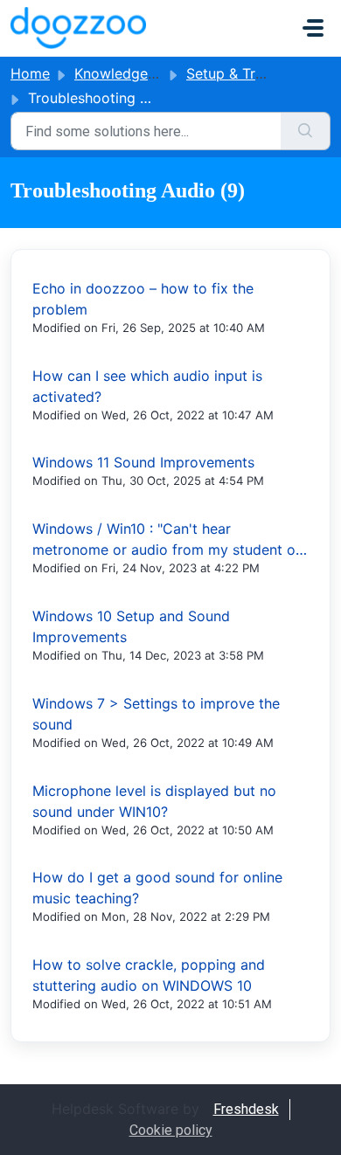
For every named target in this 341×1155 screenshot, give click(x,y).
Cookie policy (170, 1130)
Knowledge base (129, 73)
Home (30, 73)
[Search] (306, 131)
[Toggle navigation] (313, 28)
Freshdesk (246, 1109)
